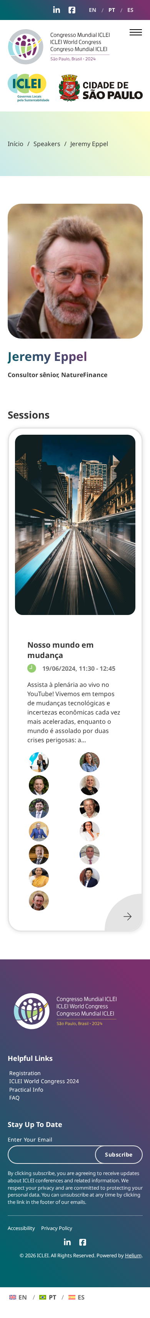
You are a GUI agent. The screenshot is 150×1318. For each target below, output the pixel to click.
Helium (133, 1255)
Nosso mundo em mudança (60, 649)
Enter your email (30, 1139)
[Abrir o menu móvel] (136, 32)
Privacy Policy (56, 1228)
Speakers (46, 144)
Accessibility (21, 1228)
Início (15, 144)
